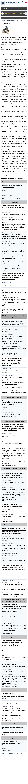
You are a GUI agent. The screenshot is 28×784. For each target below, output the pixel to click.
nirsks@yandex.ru (20, 198)
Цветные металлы (11, 20)
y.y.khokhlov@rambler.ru (8, 630)
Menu (5, 8)
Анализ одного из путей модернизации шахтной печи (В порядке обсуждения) (12, 402)
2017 (18, 20)
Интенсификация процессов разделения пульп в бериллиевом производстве (13, 207)
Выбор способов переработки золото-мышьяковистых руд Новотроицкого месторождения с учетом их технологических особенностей (12, 362)
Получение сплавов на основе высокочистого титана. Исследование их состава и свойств (13, 664)
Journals (3, 20)
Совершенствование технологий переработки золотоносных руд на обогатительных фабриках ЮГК (13, 322)
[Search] (22, 2)
